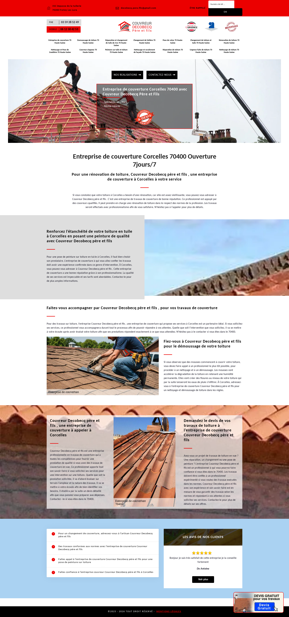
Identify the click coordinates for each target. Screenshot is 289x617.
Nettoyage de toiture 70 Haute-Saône (229, 51)
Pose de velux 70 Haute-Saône (173, 41)
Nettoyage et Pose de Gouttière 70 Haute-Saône (60, 51)
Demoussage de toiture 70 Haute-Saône (88, 41)
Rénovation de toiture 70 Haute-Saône (229, 41)
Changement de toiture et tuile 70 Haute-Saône (200, 41)
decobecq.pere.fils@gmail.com (138, 8)
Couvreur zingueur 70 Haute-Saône (88, 51)
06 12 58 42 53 (69, 29)
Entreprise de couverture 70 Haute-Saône (60, 41)
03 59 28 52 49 (70, 22)
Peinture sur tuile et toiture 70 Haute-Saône (116, 51)
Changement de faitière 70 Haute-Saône (144, 41)
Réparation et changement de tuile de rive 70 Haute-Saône (116, 43)
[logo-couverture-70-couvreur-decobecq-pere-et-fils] (136, 27)
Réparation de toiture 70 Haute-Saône (173, 51)
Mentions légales (168, 611)
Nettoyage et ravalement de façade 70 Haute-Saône (144, 51)
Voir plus (203, 579)
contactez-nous (160, 75)
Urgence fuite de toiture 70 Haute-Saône (201, 51)
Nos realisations (125, 75)
